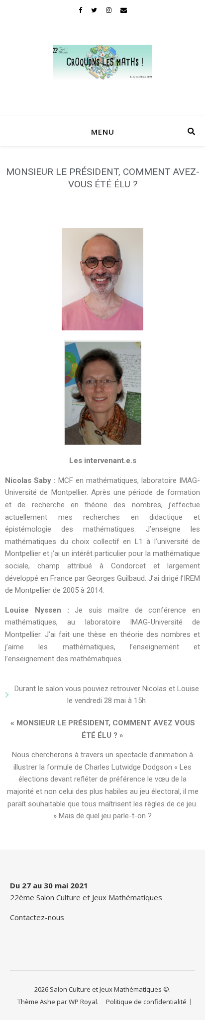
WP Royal (83, 1001)
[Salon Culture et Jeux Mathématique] (102, 62)
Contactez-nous (37, 917)
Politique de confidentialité (146, 1001)
